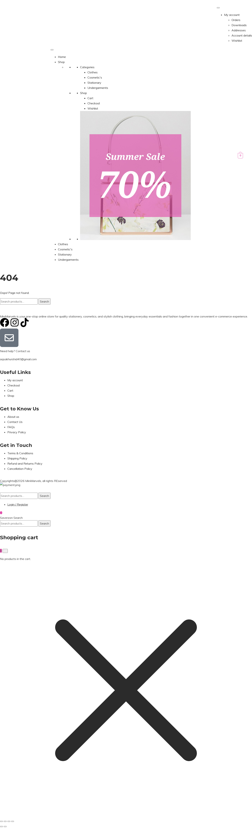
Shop (61, 62)
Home (62, 57)
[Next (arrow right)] (5, 826)
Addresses (239, 30)
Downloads (239, 25)
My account (232, 15)
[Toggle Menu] (218, 7)
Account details (242, 35)
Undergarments (97, 88)
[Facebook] (4, 322)
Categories (87, 67)
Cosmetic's (94, 77)
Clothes (92, 72)
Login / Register (17, 504)
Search (44, 301)
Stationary (94, 82)
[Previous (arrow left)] (1, 826)
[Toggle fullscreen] (5, 821)
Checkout (93, 103)
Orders (236, 20)
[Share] (8, 821)
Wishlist (237, 40)
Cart (90, 98)
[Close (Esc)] (12, 821)
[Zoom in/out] (1, 821)
